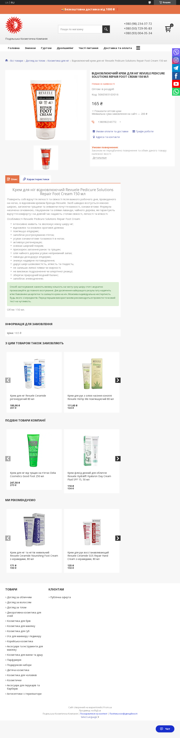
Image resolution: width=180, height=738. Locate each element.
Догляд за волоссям (19, 602)
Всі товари (16, 60)
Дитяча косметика (18, 670)
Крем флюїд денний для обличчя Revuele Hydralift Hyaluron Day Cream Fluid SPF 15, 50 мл (89, 476)
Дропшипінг (65, 48)
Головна (14, 48)
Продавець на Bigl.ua (90, 710)
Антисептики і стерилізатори (24, 693)
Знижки (30, 48)
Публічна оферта (60, 597)
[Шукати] (106, 29)
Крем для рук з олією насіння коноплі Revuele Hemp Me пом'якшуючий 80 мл (91, 397)
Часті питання (88, 48)
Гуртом (46, 48)
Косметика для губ (18, 631)
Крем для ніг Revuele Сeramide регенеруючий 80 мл (28, 397)
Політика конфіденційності (123, 713)
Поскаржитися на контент (93, 713)
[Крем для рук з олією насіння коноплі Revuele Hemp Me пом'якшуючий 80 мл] (91, 373)
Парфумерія (14, 659)
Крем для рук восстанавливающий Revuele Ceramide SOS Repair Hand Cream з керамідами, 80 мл (88, 556)
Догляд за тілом (35, 60)
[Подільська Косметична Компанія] (14, 25)
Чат (167, 728)
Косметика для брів (19, 621)
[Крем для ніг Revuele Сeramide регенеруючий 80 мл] (34, 373)
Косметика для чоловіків (22, 675)
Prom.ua (107, 707)
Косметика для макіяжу (21, 626)
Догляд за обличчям (19, 597)
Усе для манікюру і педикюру (24, 636)
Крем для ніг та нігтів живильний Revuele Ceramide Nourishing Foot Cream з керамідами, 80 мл (34, 556)
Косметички (14, 680)
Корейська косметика (20, 641)
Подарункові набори (19, 665)
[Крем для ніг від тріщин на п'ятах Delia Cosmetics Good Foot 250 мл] (34, 450)
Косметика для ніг (58, 60)
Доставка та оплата (118, 48)
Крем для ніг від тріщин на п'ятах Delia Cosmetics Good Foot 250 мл (33, 474)
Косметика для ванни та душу (25, 654)
